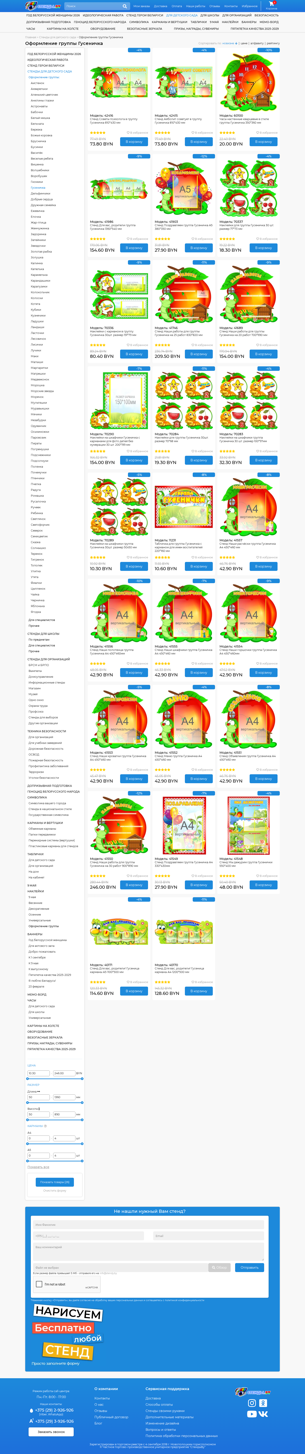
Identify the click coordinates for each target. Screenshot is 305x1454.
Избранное (249, 6)
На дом (34, 871)
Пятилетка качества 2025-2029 (255, 28)
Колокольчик (40, 292)
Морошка (37, 385)
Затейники (38, 240)
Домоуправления (41, 676)
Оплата (177, 6)
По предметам (39, 639)
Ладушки (37, 321)
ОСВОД (34, 754)
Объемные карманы (42, 828)
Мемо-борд (269, 22)
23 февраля (36, 986)
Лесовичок (38, 338)
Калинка (37, 263)
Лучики (36, 350)
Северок (37, 530)
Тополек (36, 565)
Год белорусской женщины (48, 940)
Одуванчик (38, 426)
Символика (139, 22)
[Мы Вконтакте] (263, 1414)
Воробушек (39, 176)
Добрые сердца (42, 199)
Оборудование (102, 28)
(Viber (43, 1414)
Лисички (37, 344)
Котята (35, 304)
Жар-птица (38, 222)
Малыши (37, 362)
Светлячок (38, 519)
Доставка (160, 6)
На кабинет (36, 877)
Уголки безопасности (44, 777)
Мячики (36, 414)
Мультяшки (39, 402)
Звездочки (38, 245)
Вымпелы (35, 671)
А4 (29, 1132)
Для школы (36, 1012)
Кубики (36, 309)
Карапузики (39, 286)
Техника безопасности (46, 731)
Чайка (35, 594)
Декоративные (39, 908)
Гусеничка (38, 187)
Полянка (37, 466)
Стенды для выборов (43, 717)
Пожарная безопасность (46, 760)
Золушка (37, 257)
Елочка (36, 216)
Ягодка (36, 612)
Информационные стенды (47, 682)
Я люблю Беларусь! (42, 980)
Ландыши (37, 327)
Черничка (37, 600)
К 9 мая (33, 963)
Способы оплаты (159, 1405)
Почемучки (38, 472)
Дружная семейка (43, 205)
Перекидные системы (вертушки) (52, 840)
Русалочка (38, 501)
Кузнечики (38, 315)
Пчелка (36, 484)
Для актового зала (41, 946)
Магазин (35, 688)
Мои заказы (142, 6)
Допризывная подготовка (48, 22)
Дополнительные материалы (170, 1417)
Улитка (36, 571)
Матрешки (38, 373)
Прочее (34, 625)
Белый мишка (40, 118)
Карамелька (39, 274)
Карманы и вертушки (169, 22)
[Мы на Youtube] (251, 1414)
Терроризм (36, 772)
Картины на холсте (63, 28)
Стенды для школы (43, 633)
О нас (99, 1405)
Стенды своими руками (165, 1411)
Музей (33, 694)
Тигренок (37, 559)
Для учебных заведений (45, 743)
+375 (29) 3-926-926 (54, 1421)
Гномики (37, 182)
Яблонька (38, 606)
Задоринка (38, 234)
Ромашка (37, 495)
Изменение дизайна (162, 1423)
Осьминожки (40, 431)
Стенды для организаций (48, 659)
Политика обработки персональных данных (182, 1436)
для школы (210, 15)
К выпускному (38, 969)
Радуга (36, 490)
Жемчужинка (40, 228)
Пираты (36, 443)
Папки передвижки (42, 834)
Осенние (35, 914)
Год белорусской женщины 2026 (53, 15)
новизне (228, 43)
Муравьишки (40, 408)
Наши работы (195, 6)
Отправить (250, 1268)
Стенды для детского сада (49, 71)
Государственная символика (49, 815)
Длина (32, 1091)
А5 (29, 1150)
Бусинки (37, 147)
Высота (32, 1108)
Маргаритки (39, 367)
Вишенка (37, 164)
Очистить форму (54, 1190)
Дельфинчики (40, 193)
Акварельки (39, 89)
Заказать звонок (51, 1432)
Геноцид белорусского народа (100, 22)
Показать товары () (54, 1182)
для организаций (237, 15)
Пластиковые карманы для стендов (53, 846)
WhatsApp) (55, 1414)
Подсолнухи (39, 460)
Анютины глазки (42, 100)
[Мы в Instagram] (251, 1403)
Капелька (37, 269)
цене (244, 43)
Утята (34, 577)
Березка (36, 129)
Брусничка (38, 141)
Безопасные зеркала (144, 28)
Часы (30, 28)
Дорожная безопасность (46, 748)
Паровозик (38, 437)
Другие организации (43, 723)
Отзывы (214, 6)
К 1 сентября (37, 957)
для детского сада (182, 15)
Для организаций (41, 737)
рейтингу (273, 43)
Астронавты (39, 106)
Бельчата (37, 123)
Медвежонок (40, 379)
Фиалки (36, 583)
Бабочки (37, 112)
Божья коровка (41, 135)
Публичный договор (111, 1417)
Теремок (36, 553)
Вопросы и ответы (161, 1430)
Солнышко (38, 548)
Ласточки (37, 333)
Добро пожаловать (42, 951)
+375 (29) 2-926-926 (53, 1410)
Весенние (35, 903)
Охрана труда (38, 705)
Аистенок (37, 83)
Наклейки (230, 22)
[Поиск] (125, 6)
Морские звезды (42, 391)
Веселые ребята (42, 158)
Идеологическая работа (103, 15)
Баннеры (249, 22)
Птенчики (37, 478)
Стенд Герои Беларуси (144, 15)
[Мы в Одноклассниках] (263, 1403)
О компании (106, 1389)
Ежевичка (37, 211)
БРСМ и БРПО (39, 665)
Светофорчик (40, 524)
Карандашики (40, 280)
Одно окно (36, 700)
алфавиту (257, 43)
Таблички (199, 22)
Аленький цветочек (44, 94)
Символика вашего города (47, 803)
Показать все (38, 1167)
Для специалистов (42, 620)
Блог (98, 1423)
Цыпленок (38, 588)
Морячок (37, 397)
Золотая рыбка (41, 251)
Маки (34, 356)
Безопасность (267, 15)
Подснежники (41, 455)
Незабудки (38, 420)
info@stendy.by (108, 1273)
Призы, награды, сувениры (196, 28)
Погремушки (40, 449)
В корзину (134, 142)
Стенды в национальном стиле (50, 809)
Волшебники (40, 170)
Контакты (231, 6)
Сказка (35, 542)
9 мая (214, 22)
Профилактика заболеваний (48, 766)
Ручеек (36, 507)
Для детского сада (42, 860)
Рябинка (37, 513)
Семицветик (39, 536)
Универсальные (40, 920)
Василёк (37, 152)
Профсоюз (36, 711)
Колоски (37, 298)
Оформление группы (44, 77)
